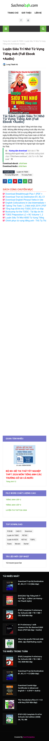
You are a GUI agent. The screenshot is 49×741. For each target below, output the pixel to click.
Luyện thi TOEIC (17, 41)
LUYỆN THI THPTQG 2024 (16, 510)
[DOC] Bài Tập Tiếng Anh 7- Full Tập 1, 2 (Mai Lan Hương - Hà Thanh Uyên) (30, 598)
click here (23, 166)
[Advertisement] (24, 327)
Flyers (9, 544)
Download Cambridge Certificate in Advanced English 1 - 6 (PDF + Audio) (29, 688)
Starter (26, 544)
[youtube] (28, 20)
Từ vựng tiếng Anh (11, 175)
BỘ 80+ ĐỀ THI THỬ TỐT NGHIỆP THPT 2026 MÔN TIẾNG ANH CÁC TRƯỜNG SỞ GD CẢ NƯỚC (24, 474)
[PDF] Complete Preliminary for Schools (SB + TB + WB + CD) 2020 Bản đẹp (30, 612)
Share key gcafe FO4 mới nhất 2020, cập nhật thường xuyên (30, 640)
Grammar (28, 531)
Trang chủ (6, 41)
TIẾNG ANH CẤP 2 (13, 500)
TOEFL (32, 540)
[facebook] (21, 20)
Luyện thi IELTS (12, 540)
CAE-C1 (19, 531)
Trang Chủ (12, 13)
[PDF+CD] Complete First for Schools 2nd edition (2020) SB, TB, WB (30, 717)
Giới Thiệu (26, 13)
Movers (17, 544)
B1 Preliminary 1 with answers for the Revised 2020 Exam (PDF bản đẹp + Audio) (30, 627)
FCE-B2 (10, 531)
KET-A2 (24, 540)
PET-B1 (24, 535)
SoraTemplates (29, 737)
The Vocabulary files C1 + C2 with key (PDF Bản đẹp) (30, 701)
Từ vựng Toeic (27, 175)
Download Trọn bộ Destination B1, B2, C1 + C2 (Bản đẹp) (31, 582)
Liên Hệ (38, 13)
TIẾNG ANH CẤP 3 (13, 505)
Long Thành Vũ (12, 64)
